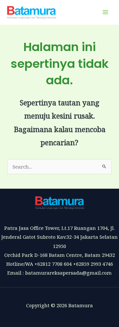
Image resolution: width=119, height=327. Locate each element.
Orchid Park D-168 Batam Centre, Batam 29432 (59, 255)
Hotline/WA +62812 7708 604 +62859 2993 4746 (59, 263)
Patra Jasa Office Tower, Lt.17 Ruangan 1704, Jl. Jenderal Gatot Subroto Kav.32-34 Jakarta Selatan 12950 (59, 237)
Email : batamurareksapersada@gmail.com (59, 272)
